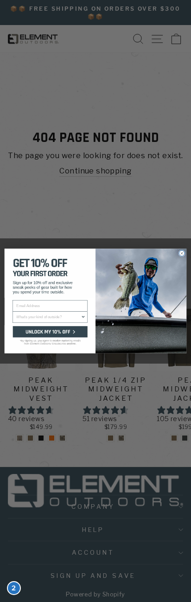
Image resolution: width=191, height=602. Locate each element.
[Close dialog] (182, 253)
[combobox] (48, 317)
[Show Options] (83, 317)
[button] (50, 339)
